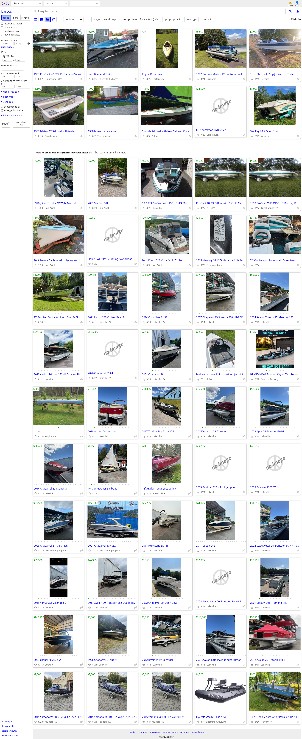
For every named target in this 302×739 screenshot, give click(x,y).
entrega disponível (13, 110)
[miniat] (42, 19)
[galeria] (48, 19)
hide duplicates (12, 34)
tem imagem (10, 27)
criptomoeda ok (12, 106)
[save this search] (298, 11)
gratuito (9, 56)
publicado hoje (12, 30)
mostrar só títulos (13, 23)
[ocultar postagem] (81, 79)
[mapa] (54, 19)
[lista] (36, 19)
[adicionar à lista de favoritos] (35, 79)
